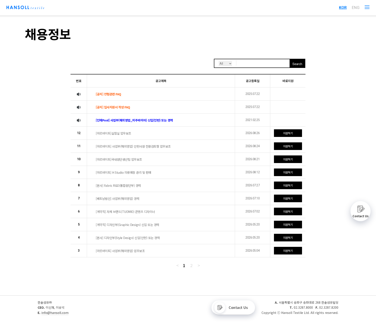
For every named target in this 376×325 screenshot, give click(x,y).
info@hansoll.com (55, 312)
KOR (343, 7)
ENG (355, 7)
